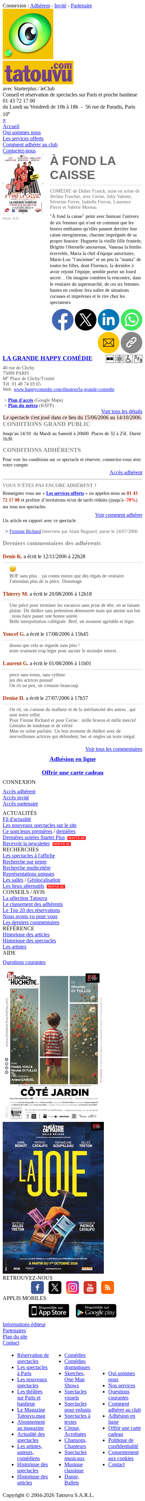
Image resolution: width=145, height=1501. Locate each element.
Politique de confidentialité (123, 1443)
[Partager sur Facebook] (63, 320)
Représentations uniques (28, 874)
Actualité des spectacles (31, 1437)
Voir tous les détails (121, 411)
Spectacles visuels (75, 1394)
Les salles (13, 880)
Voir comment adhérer (118, 515)
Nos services (121, 1385)
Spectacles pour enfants (77, 1407)
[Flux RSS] (106, 1292)
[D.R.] (23, 212)
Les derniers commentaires (31, 922)
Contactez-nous (19, 150)
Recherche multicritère (27, 868)
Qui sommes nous (22, 132)
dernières (66, 831)
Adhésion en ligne (73, 759)
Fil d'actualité (17, 819)
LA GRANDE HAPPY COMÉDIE (47, 358)
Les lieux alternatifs (23, 886)
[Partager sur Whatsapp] (131, 320)
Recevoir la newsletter (26, 843)
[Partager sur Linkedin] (108, 320)
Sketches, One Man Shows (74, 1379)
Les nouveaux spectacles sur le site (40, 825)
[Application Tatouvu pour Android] (96, 1318)
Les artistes (14, 947)
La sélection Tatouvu (25, 898)
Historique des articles (26, 934)
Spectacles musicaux (75, 1455)
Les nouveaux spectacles (32, 1382)
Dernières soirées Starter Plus (34, 837)
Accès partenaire (20, 803)
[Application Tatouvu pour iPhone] (49, 1318)
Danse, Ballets (71, 1479)
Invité (60, 5)
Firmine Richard (25, 531)
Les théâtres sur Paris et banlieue (29, 1398)
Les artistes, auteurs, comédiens (29, 1452)
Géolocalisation (43, 880)
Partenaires (14, 1330)
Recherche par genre (25, 862)
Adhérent (40, 5)
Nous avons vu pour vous (30, 916)
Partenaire (81, 5)
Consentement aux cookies (123, 1455)
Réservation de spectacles (33, 1358)
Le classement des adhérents (33, 904)
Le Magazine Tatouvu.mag (31, 1413)
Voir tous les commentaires (113, 749)
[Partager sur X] (85, 320)
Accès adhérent (126, 472)
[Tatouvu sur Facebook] (37, 1292)
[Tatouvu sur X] (53, 1292)
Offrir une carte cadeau (73, 772)
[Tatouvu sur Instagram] (71, 1292)
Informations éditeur (24, 1324)
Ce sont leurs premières (27, 831)
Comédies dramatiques (77, 1364)
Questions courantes (24, 962)
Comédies (75, 1355)
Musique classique (74, 1467)
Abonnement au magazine (31, 1425)
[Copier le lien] (131, 342)
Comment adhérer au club (30, 144)
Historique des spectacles (29, 940)
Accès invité (16, 797)
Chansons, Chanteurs (75, 1443)
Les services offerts (23, 138)
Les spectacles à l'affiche (29, 855)
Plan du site (15, 1336)
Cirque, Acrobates (75, 1431)
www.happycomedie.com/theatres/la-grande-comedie (64, 389)
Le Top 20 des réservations (31, 910)
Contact (11, 1343)
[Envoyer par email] (108, 342)
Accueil (11, 126)
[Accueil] (28, 57)
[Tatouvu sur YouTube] (88, 1292)
